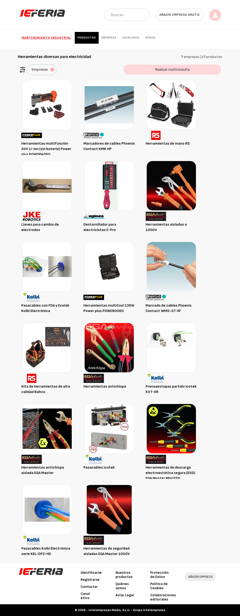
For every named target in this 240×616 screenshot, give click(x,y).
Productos (87, 37)
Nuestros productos (124, 574)
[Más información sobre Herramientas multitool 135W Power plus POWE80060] (109, 266)
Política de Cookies (159, 586)
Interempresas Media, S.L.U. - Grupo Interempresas (127, 610)
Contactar (89, 587)
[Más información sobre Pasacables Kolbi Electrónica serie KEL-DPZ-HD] (47, 509)
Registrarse (90, 580)
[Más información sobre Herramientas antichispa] (109, 347)
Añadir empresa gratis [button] (179, 15)
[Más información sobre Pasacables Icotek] (109, 428)
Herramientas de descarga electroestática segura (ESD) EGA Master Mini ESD (170, 473)
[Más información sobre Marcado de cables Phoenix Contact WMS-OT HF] (171, 266)
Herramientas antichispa (104, 386)
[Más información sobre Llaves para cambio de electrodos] (47, 185)
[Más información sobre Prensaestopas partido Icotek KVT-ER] (171, 347)
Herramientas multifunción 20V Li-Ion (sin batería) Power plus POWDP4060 (46, 149)
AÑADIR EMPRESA (200, 577)
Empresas (108, 37)
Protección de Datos (159, 574)
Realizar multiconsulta (172, 69)
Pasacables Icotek (99, 467)
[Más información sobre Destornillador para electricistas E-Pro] (109, 185)
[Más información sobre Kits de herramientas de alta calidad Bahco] (47, 347)
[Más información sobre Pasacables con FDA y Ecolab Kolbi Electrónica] (47, 266)
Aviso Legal (125, 595)
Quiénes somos (122, 586)
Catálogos (130, 37)
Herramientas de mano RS (168, 143)
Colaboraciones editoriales (163, 597)
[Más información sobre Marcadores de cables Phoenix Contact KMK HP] (109, 104)
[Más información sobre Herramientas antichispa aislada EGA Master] (47, 428)
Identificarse (91, 572)
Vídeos (150, 37)
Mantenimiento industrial (46, 38)
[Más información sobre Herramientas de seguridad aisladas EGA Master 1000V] (109, 509)
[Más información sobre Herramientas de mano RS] (171, 104)
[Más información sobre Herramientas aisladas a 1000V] (171, 185)
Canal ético (85, 596)
